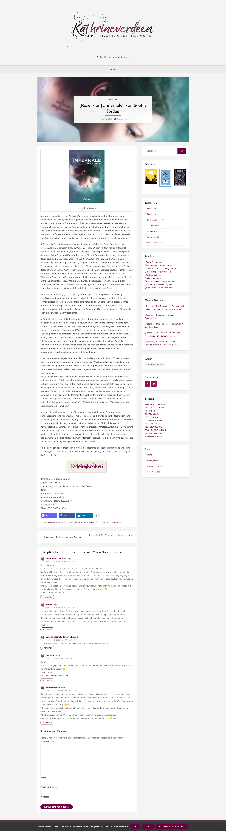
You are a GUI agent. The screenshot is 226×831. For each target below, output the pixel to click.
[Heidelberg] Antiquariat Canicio (158, 272)
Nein (148, 827)
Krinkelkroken (122, 119)
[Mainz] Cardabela (153, 278)
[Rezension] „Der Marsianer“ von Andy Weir (63, 537)
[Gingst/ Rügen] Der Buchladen (158, 265)
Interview (151, 237)
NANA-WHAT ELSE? (153, 420)
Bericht (150, 214)
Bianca (49, 604)
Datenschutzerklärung (171, 827)
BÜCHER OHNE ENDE (154, 433)
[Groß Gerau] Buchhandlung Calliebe (160, 268)
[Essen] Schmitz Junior (155, 262)
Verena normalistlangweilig (60, 637)
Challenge (151, 225)
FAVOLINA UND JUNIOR (155, 430)
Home (113, 69)
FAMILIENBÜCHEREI (153, 436)
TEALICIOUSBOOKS (153, 427)
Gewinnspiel (152, 231)
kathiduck (51, 655)
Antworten (47, 597)
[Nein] (222, 826)
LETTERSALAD (151, 417)
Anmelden (151, 455)
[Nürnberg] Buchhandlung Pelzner (159, 281)
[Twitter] (154, 384)
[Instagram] (147, 384)
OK (135, 827)
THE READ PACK (152, 414)
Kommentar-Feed (154, 466)
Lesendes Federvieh (59, 675)
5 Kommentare (115, 522)
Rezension (113, 100)
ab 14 (65, 522)
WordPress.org (153, 472)
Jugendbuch (72, 522)
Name (43, 777)
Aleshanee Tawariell (56, 558)
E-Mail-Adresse (48, 787)
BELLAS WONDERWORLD (156, 404)
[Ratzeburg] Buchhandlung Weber (159, 284)
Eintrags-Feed (153, 460)
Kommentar (47, 741)
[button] (49, 515)
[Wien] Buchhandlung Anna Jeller (159, 288)
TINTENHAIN (150, 411)
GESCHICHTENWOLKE (154, 408)
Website (44, 796)
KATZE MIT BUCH (152, 423)
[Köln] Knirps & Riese (154, 275)
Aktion (149, 208)
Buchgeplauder (153, 220)
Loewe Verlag (94, 522)
